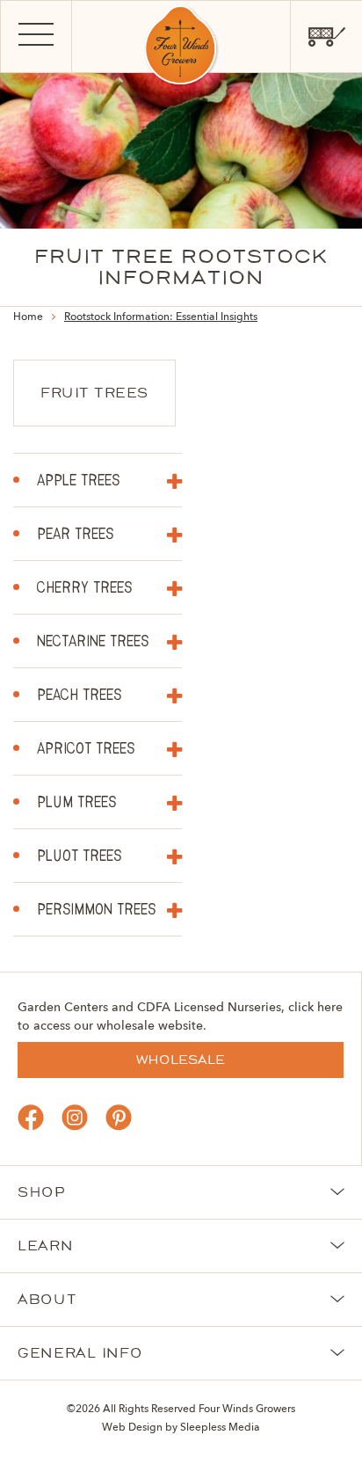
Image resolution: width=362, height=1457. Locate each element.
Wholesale (180, 1059)
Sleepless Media (220, 1428)
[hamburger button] (35, 37)
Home (28, 317)
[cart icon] (326, 37)
